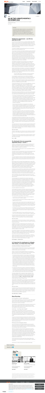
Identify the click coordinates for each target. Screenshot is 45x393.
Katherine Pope (14, 363)
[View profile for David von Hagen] (29, 359)
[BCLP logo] (8, 1)
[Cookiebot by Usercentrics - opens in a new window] (4, 391)
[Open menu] (40, 1)
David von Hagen (26, 363)
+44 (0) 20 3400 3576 (27, 367)
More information (11, 391)
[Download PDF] (36, 16)
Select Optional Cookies (39, 386)
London (15, 364)
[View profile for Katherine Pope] (17, 359)
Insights (9, 4)
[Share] (38, 16)
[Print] (37, 16)
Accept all (39, 384)
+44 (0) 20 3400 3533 (15, 367)
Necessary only (39, 388)
